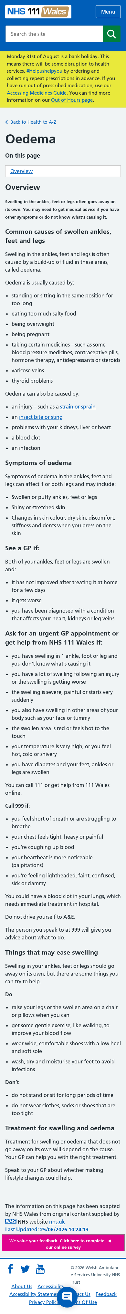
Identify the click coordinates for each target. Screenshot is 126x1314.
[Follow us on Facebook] (10, 1269)
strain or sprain (78, 406)
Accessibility (51, 1286)
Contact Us (78, 1294)
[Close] (114, 1241)
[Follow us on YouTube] (40, 1269)
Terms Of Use (82, 1302)
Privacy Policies (45, 1302)
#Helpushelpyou (44, 71)
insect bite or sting (41, 417)
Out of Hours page (72, 100)
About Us (21, 1286)
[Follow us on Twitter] (25, 1269)
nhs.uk (57, 1221)
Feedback (106, 1294)
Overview (21, 171)
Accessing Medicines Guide (37, 93)
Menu (108, 11)
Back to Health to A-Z (33, 122)
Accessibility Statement (35, 1294)
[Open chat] (67, 1297)
